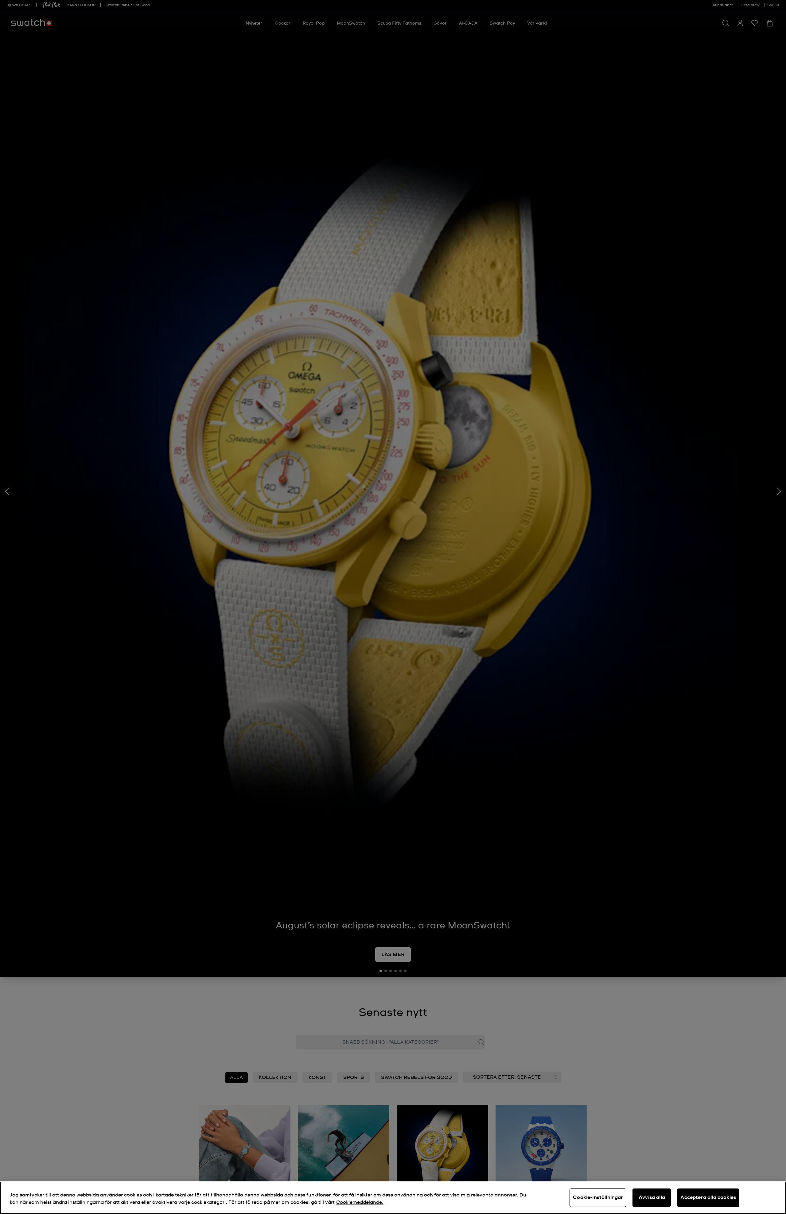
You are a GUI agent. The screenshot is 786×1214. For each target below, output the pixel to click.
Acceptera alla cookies (708, 1197)
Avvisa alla (652, 1197)
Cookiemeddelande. (359, 1202)
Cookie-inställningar (598, 1197)
